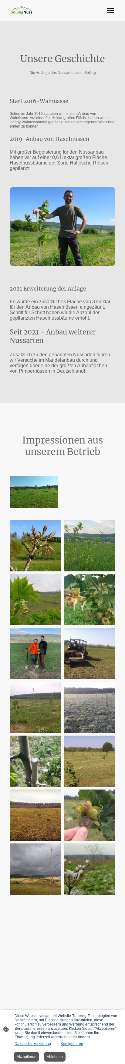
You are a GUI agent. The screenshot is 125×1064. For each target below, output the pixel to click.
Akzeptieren (26, 1057)
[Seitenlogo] (21, 10)
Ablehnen (55, 1057)
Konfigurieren (72, 1044)
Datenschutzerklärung (33, 1044)
